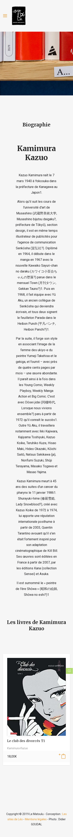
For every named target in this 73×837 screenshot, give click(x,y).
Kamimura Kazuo (36, 153)
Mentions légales (36, 819)
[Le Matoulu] (18, 16)
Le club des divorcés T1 (26, 741)
